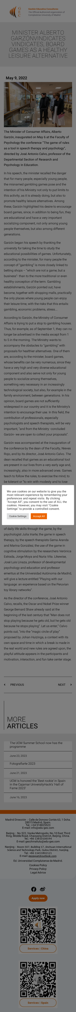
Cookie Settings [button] (18, 516)
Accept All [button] (39, 516)
